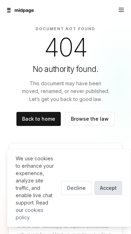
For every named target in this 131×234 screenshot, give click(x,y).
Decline (76, 188)
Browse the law (90, 119)
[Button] (121, 9)
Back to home (38, 119)
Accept (108, 188)
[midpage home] (20, 10)
